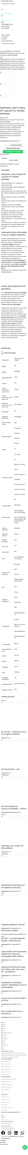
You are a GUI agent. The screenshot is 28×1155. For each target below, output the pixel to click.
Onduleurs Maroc (5, 1074)
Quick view (7, 922)
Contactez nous (5, 1099)
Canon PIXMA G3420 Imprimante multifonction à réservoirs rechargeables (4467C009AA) (13, 954)
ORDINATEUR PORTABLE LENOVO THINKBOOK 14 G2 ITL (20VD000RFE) (14, 985)
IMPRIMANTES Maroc (6, 1066)
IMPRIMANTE (4, 53)
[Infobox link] (14, 1123)
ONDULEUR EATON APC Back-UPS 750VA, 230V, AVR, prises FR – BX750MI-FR (13, 969)
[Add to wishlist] (16, 922)
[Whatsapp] (22, 1133)
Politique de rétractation (7, 1084)
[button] (13, 151)
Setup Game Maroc (6, 1069)
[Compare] (11, 922)
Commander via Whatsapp (13, 151)
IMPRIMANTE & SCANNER (12, 51)
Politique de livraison (6, 1081)
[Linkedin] (16, 1133)
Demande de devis (5, 1102)
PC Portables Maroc (6, 1064)
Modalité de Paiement (6, 1087)
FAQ (2, 1092)
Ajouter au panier (16, 145)
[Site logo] (7, 1)
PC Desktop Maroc (5, 1061)
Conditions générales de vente (8, 1079)
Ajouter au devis (4, 154)
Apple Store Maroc (5, 1072)
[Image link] (7, 1051)
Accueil (2, 51)
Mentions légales (5, 1089)
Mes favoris (4, 1110)
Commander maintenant (13, 148)
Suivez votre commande (7, 1107)
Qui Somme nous (5, 1096)
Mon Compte (4, 1104)
